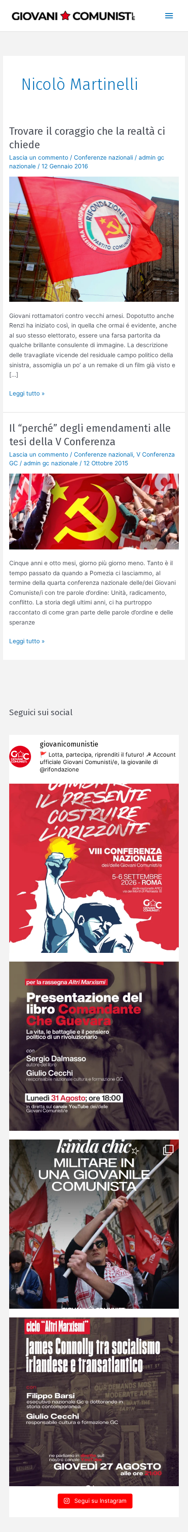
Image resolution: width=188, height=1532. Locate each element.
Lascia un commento (38, 157)
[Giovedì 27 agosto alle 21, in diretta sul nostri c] (94, 1402)
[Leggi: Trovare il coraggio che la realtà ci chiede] (94, 238)
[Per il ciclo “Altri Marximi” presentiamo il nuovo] (94, 1046)
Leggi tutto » (27, 393)
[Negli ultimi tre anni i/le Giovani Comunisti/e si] (94, 868)
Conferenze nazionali (103, 157)
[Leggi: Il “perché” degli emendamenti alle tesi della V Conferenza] (94, 511)
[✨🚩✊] (94, 1224)
